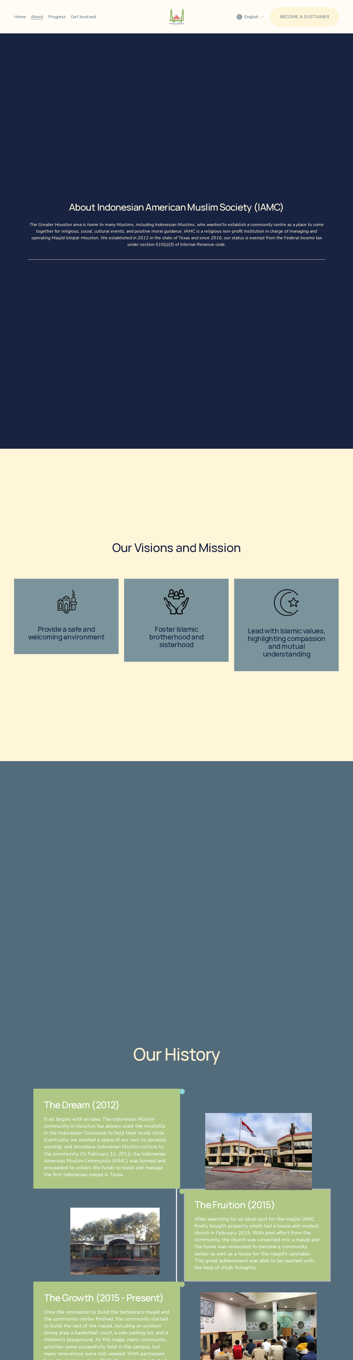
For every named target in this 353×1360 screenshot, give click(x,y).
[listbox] (250, 16)
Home (20, 17)
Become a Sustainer (304, 17)
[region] (176, 625)
